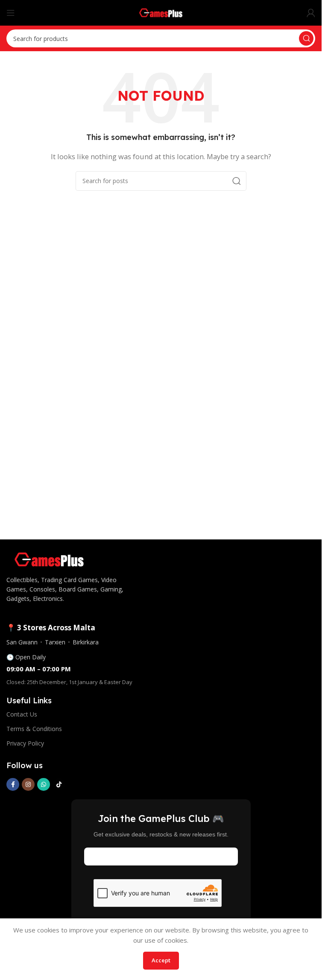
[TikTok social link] (59, 784)
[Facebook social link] (12, 784)
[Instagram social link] (28, 784)
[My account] (310, 12)
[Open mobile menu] (10, 12)
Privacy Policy (25, 743)
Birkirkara (86, 642)
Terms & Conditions (34, 729)
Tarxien (55, 642)
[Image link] (49, 558)
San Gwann (22, 642)
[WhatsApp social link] (43, 784)
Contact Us (21, 714)
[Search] (306, 38)
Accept (161, 960)
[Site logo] (160, 12)
